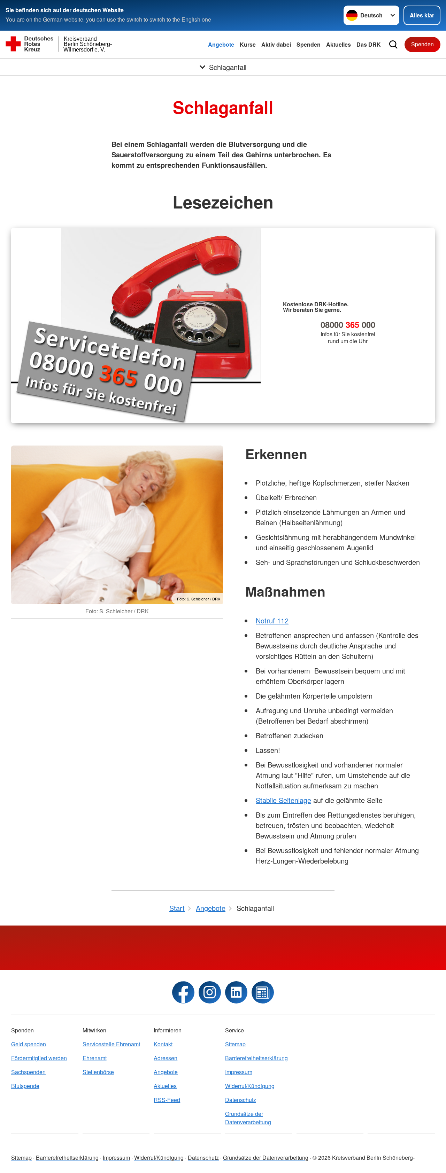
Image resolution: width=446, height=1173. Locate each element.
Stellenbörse (98, 1072)
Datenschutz (240, 1100)
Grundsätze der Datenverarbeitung (248, 1118)
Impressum (238, 1072)
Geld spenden (28, 1044)
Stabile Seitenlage (283, 800)
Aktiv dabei (276, 44)
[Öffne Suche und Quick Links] (393, 44)
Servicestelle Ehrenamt (111, 1044)
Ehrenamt (95, 1058)
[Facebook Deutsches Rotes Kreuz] (183, 992)
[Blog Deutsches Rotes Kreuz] (263, 992)
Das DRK (368, 44)
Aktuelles (338, 44)
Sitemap (235, 1044)
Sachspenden (28, 1072)
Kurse (248, 44)
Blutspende (25, 1086)
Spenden (309, 44)
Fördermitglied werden (39, 1058)
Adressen (165, 1058)
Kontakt (163, 1044)
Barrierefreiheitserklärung (256, 1058)
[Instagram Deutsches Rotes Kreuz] (210, 992)
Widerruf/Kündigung (250, 1086)
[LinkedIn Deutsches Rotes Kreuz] (236, 992)
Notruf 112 (272, 620)
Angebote (221, 44)
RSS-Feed (167, 1100)
